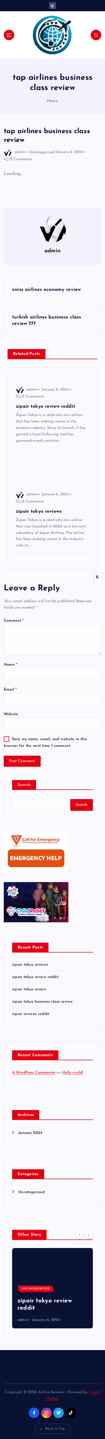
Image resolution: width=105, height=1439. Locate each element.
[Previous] (80, 1234)
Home (52, 101)
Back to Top (55, 1428)
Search (24, 785)
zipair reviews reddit (30, 1014)
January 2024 (30, 1133)
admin (20, 152)
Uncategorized (41, 152)
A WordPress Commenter (33, 1073)
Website (11, 714)
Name (11, 665)
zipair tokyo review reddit (35, 977)
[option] (52, 1288)
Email (10, 690)
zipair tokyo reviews (30, 965)
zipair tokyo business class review (42, 1002)
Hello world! (72, 1073)
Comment (14, 621)
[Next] (89, 1234)
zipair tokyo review (29, 989)
